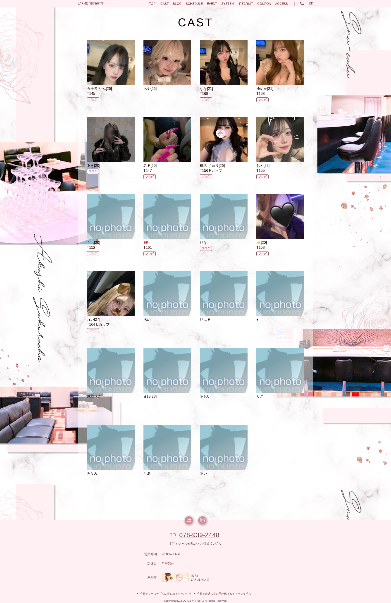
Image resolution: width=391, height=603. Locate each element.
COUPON (264, 3)
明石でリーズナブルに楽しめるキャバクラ (165, 593)
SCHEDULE (194, 3)
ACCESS (281, 3)
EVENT (212, 3)
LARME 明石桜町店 (91, 3)
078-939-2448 (199, 534)
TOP (152, 3)
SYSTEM (227, 3)
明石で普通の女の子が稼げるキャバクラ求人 (224, 593)
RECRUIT (246, 3)
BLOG (177, 3)
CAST (164, 3)
